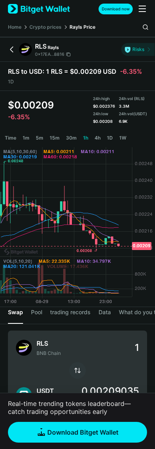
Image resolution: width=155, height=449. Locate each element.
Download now (116, 8)
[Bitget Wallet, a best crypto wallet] (39, 9)
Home (14, 27)
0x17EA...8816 (49, 54)
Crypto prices (45, 27)
